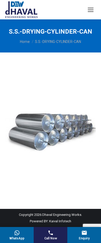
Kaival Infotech (60, 221)
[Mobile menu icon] (90, 10)
